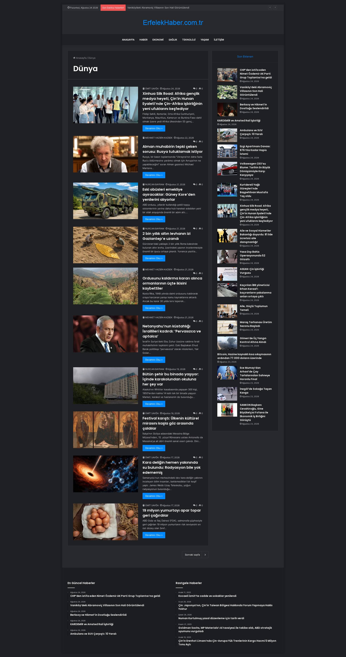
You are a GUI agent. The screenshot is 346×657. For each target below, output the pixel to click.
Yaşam (205, 39)
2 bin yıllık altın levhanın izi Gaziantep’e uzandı (166, 236)
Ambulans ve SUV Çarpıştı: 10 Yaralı (251, 132)
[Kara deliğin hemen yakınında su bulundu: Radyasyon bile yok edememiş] (105, 474)
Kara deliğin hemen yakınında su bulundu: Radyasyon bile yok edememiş (172, 467)
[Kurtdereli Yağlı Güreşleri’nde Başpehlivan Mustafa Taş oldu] (227, 189)
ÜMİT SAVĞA (152, 88)
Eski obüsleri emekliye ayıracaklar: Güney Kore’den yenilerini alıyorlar (169, 194)
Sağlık (173, 39)
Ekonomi (158, 39)
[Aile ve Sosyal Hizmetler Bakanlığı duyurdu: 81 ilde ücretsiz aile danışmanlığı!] (227, 235)
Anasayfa (128, 39)
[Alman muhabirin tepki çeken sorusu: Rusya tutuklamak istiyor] (105, 154)
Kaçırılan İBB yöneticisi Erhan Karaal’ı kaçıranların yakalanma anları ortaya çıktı (255, 290)
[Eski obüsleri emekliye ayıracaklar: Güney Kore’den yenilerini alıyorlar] (105, 201)
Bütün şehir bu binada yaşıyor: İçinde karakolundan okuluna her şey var (171, 379)
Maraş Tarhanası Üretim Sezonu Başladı (256, 324)
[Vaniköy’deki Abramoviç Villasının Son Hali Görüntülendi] (227, 92)
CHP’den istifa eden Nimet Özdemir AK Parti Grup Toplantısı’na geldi (256, 73)
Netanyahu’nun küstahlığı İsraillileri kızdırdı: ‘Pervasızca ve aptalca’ (172, 331)
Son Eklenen (245, 56)
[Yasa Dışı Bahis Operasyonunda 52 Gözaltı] (227, 256)
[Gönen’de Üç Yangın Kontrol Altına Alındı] (227, 343)
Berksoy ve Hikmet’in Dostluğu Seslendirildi (151, 7)
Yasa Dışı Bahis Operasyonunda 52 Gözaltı (252, 255)
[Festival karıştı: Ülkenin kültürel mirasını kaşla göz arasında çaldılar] (105, 429)
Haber (143, 39)
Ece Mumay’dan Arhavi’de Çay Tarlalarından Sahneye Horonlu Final (255, 373)
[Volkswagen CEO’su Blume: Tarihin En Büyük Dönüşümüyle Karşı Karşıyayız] (227, 168)
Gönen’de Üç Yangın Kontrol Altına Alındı (253, 340)
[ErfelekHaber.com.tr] (173, 22)
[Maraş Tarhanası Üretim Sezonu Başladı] (227, 327)
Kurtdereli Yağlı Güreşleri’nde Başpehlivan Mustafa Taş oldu (254, 190)
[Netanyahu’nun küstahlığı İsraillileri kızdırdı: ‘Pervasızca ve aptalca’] (105, 334)
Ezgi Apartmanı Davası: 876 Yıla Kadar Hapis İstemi (255, 150)
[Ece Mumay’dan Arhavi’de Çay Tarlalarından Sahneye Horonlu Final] (227, 372)
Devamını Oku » (154, 128)
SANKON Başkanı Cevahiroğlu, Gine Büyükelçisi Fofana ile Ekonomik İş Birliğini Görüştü (254, 412)
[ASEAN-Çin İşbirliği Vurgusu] (227, 274)
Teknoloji (189, 39)
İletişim (219, 39)
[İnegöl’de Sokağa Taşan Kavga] (227, 394)
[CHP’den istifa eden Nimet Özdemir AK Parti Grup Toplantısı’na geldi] (227, 75)
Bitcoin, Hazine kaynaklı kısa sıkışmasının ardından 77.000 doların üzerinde (244, 356)
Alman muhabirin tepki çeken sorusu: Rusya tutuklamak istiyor (173, 149)
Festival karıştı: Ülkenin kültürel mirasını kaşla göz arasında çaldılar (171, 423)
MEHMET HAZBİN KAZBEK (158, 137)
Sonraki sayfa (192, 554)
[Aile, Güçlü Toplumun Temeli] (227, 311)
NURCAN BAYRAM (154, 184)
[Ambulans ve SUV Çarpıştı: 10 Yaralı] (227, 135)
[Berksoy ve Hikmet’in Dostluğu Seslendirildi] (227, 109)
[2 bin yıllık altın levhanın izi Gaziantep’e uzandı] (105, 245)
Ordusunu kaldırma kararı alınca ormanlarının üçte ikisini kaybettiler (172, 283)
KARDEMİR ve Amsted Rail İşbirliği (238, 120)
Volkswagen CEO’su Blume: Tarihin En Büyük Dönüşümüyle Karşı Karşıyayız (255, 169)
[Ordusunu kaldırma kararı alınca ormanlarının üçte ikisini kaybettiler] (105, 286)
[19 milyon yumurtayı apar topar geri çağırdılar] (105, 521)
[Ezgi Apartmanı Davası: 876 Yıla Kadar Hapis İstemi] (227, 151)
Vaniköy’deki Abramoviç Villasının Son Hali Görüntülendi (256, 91)
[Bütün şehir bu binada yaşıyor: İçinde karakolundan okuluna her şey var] (105, 385)
